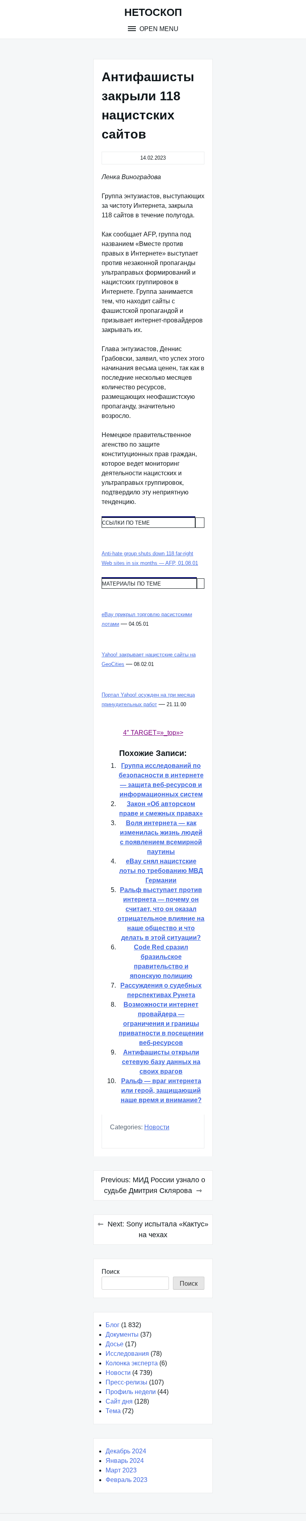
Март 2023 (121, 1470)
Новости (156, 1127)
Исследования (127, 1353)
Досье (115, 1344)
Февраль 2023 (126, 1479)
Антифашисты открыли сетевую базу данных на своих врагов (161, 1062)
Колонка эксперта (132, 1363)
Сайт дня (119, 1401)
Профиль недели (131, 1391)
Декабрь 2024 (126, 1451)
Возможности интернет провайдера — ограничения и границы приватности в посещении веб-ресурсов (161, 1023)
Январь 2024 (125, 1460)
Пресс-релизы (126, 1382)
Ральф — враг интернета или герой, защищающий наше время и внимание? (161, 1090)
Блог (113, 1325)
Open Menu (158, 28)
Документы (122, 1334)
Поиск (111, 1271)
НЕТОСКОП (153, 12)
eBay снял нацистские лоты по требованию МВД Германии (161, 871)
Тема (113, 1411)
